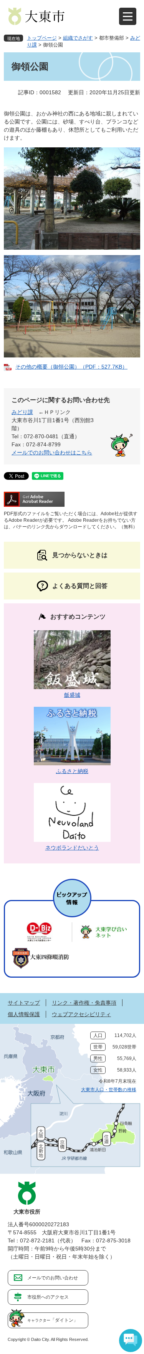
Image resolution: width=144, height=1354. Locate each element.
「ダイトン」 (52, 1320)
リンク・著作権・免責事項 (84, 1003)
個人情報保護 (24, 1014)
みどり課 (22, 412)
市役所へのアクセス (48, 1297)
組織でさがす (78, 38)
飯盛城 (72, 695)
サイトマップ (24, 1003)
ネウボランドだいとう (72, 848)
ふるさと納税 (72, 771)
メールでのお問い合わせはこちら (52, 452)
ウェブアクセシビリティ (81, 1014)
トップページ (42, 38)
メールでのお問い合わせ (52, 1278)
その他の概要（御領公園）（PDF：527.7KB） (71, 367)
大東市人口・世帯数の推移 (108, 1089)
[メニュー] (127, 16)
